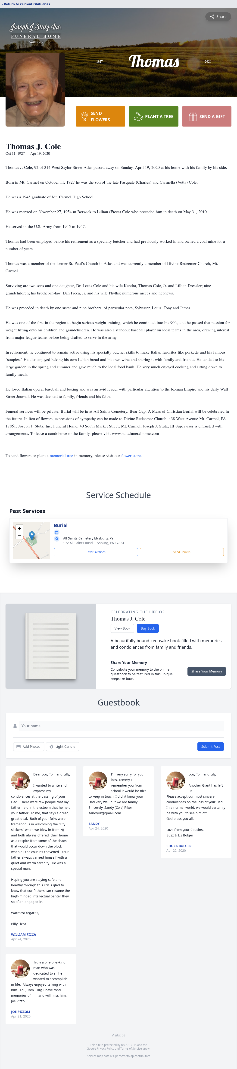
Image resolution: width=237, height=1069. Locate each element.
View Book (122, 628)
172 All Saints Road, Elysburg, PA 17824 (93, 543)
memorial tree (61, 455)
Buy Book (148, 628)
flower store (131, 455)
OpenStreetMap (123, 1056)
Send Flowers (181, 552)
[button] (32, 536)
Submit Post (210, 746)
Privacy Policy (105, 1049)
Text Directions (96, 552)
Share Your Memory (206, 671)
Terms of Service (131, 1049)
